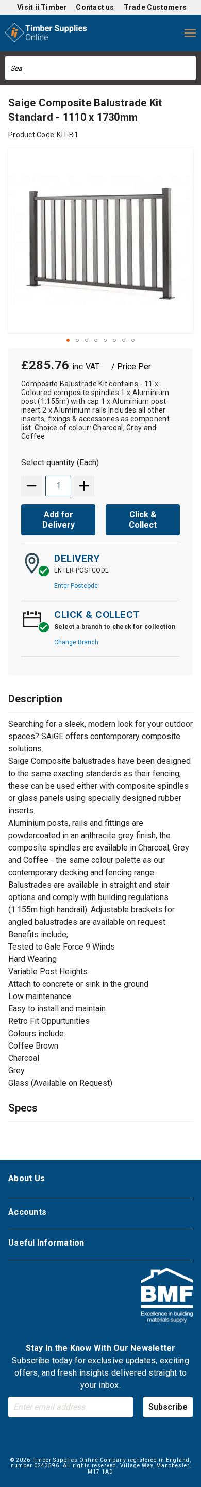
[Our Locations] (107, 33)
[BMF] (167, 1297)
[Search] (188, 68)
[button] (68, 340)
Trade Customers (155, 7)
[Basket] (169, 33)
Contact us (95, 7)
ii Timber (51, 7)
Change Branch (76, 642)
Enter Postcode (76, 586)
